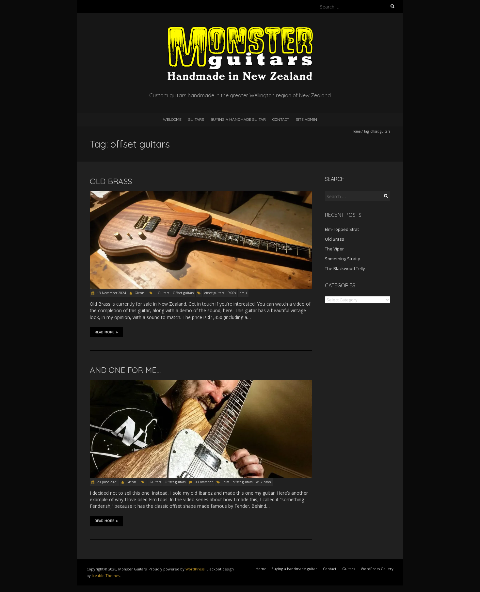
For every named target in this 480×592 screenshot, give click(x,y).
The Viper (334, 249)
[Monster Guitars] (240, 29)
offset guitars (214, 293)
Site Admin (306, 119)
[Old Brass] (201, 194)
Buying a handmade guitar (238, 119)
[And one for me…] (201, 383)
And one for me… (125, 370)
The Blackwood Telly (345, 268)
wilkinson (263, 482)
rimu (243, 293)
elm (226, 482)
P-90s (232, 293)
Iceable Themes (106, 575)
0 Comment (204, 482)
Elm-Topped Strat (342, 229)
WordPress (194, 569)
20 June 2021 (107, 482)
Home (356, 131)
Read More (104, 332)
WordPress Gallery (377, 568)
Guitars (196, 119)
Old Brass (111, 181)
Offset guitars (183, 293)
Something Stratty (342, 259)
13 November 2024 (111, 293)
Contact (280, 119)
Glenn (139, 293)
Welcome (172, 119)
